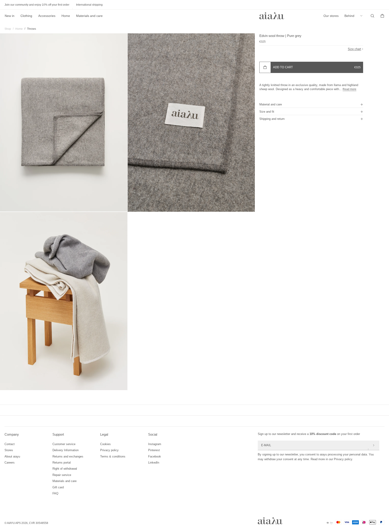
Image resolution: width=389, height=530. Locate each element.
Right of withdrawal (64, 468)
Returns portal (61, 462)
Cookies (105, 444)
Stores (9, 450)
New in (9, 16)
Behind (349, 16)
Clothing (26, 16)
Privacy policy (109, 450)
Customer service (63, 444)
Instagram (154, 444)
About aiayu (12, 456)
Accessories (46, 16)
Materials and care (89, 16)
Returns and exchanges (67, 456)
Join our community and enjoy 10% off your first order (37, 4)
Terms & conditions (112, 456)
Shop (8, 28)
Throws (31, 28)
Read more (349, 89)
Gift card (58, 487)
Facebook (154, 456)
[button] (311, 104)
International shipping (89, 4)
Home (65, 16)
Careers (10, 462)
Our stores (331, 16)
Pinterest (154, 450)
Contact (10, 444)
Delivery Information (65, 450)
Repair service (61, 475)
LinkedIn (153, 462)
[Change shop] (362, 16)
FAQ (55, 493)
